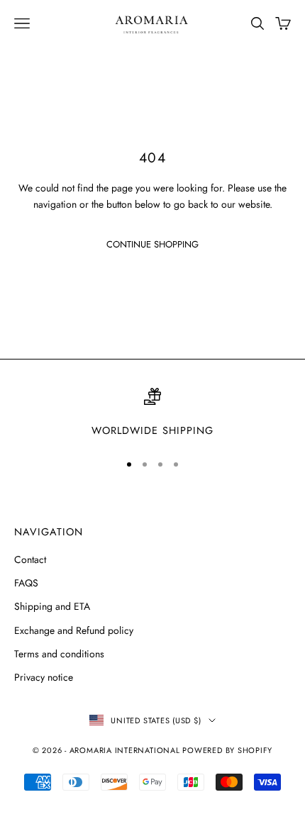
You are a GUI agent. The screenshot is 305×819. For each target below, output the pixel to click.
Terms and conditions (59, 654)
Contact (30, 559)
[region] (152, 413)
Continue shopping (152, 244)
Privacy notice (43, 677)
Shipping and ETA (52, 606)
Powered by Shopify (227, 750)
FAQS (26, 583)
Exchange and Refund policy (73, 630)
